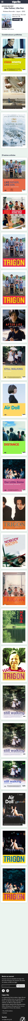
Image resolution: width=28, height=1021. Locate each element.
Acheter (16, 19)
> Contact (4, 1013)
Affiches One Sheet (7, 6)
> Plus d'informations (7, 1011)
